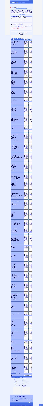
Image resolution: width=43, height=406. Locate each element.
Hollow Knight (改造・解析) (23, 11)
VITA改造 (15, 399)
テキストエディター (24, 380)
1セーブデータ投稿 (24, 398)
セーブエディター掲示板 (14, 396)
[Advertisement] (21, 5)
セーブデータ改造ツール (16, 381)
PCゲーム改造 (23, 399)
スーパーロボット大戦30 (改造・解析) (17, 10)
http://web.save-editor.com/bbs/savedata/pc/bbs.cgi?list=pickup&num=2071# (18, 24)
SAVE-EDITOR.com (29, 402)
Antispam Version (22, 34)
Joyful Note (20, 34)
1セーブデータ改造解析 (19, 398)
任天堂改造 (20, 399)
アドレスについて (23, 386)
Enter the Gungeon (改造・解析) (28, 12)
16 (31, 10)
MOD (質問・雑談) (15, 383)
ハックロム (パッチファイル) (24, 382)
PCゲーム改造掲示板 (14, 2)
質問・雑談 (27, 41)
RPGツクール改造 (30, 399)
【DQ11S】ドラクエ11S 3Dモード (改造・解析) (26, 10)
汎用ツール (16, 400)
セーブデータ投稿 (30, 41)
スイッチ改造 (18, 399)
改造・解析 (25, 41)
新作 (20, 38)
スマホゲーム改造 (26, 399)
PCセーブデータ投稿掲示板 (13, 7)
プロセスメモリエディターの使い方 (17, 385)
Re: (11, 26)
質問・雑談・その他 (26, 38)
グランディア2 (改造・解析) (14, 16)
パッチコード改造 (19, 396)
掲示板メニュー (22, 38)
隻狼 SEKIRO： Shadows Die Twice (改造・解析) (19, 12)
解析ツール (18, 400)
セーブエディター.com (22, 2)
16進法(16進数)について (24, 385)
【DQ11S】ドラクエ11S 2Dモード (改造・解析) (15, 11)
